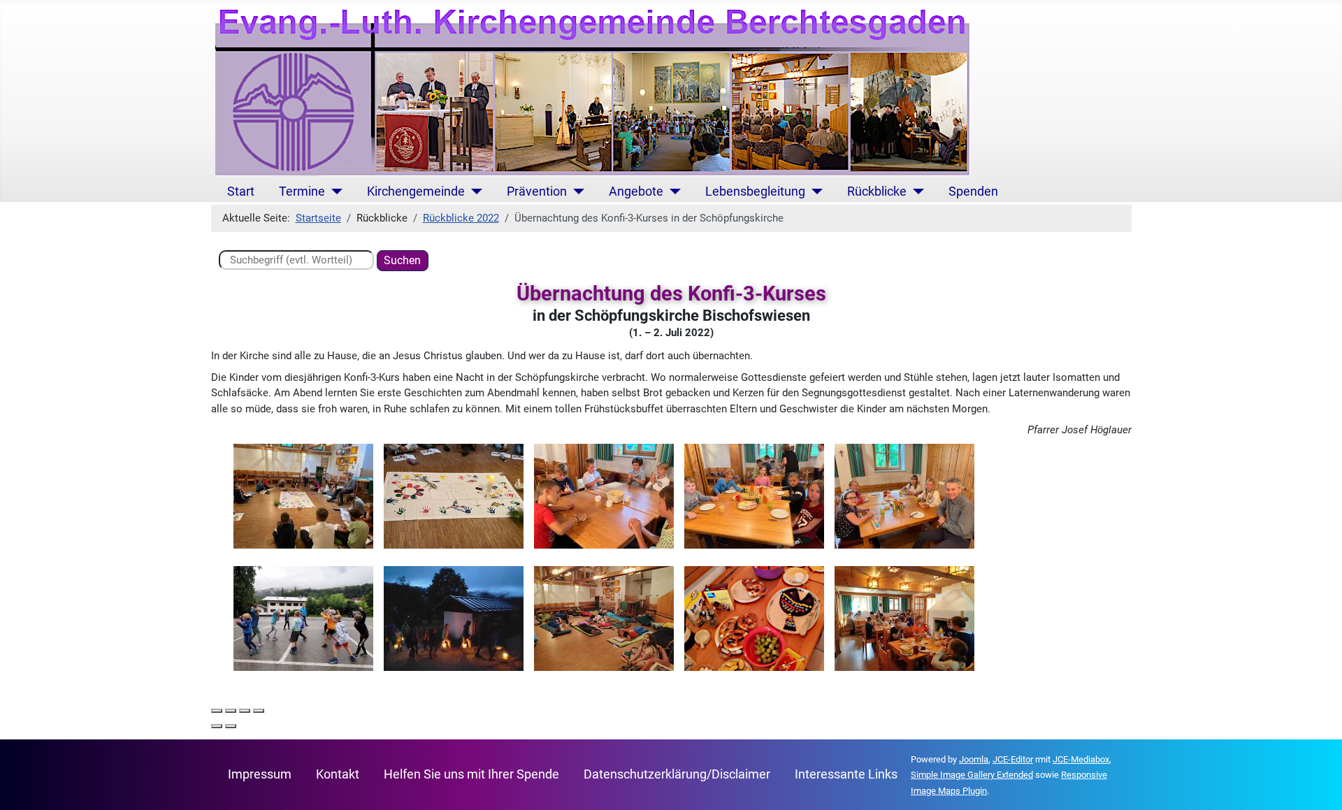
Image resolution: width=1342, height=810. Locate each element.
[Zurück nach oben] (1318, 786)
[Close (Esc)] (216, 711)
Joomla (973, 759)
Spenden (973, 191)
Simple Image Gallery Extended (972, 774)
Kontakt (337, 774)
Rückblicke (877, 191)
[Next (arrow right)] (230, 726)
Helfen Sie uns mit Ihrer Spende (471, 774)
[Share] (230, 711)
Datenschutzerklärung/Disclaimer (677, 774)
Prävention (537, 191)
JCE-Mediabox (1081, 759)
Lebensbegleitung (755, 191)
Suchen (402, 260)
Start (240, 191)
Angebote (636, 191)
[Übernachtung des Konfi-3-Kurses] (303, 495)
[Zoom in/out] (258, 711)
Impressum (259, 774)
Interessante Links (846, 774)
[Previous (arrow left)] (216, 726)
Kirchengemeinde (416, 191)
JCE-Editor (1013, 759)
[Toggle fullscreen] (244, 711)
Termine (302, 191)
